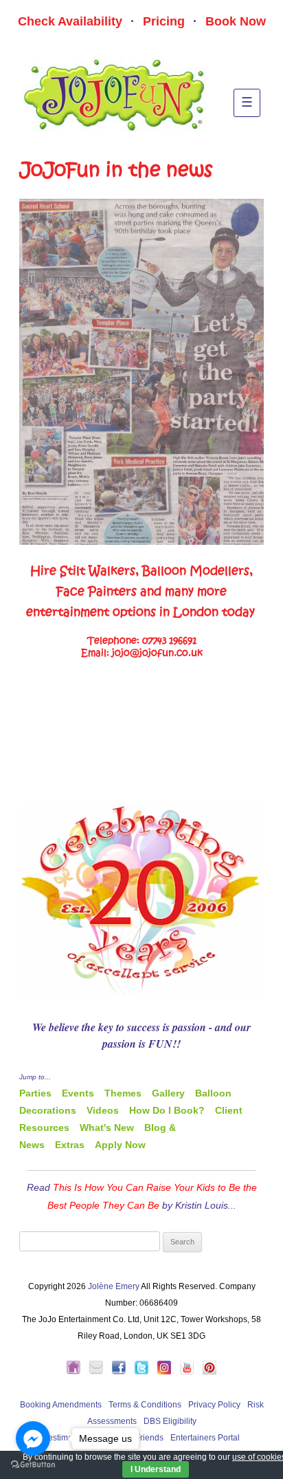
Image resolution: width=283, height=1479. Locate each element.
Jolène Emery (113, 1286)
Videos (103, 1110)
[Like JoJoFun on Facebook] (122, 1372)
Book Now (235, 21)
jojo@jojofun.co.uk (157, 653)
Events (78, 1093)
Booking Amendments (61, 1405)
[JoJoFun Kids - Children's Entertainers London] (77, 1372)
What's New (107, 1127)
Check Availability (70, 21)
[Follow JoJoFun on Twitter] (145, 1372)
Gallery (168, 1093)
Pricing (164, 21)
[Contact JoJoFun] (99, 1372)
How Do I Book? (167, 1110)
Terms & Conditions (145, 1405)
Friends (149, 1438)
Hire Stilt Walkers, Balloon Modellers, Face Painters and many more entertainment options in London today (140, 591)
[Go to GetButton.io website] (33, 1464)
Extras (69, 1144)
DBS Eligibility (170, 1421)
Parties (35, 1093)
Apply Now (120, 1144)
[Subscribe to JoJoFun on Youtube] (190, 1372)
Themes (123, 1093)
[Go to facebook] (33, 1438)
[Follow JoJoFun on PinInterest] (209, 1372)
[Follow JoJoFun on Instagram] (167, 1372)
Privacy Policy (214, 1405)
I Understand (156, 1469)
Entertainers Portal (205, 1438)
